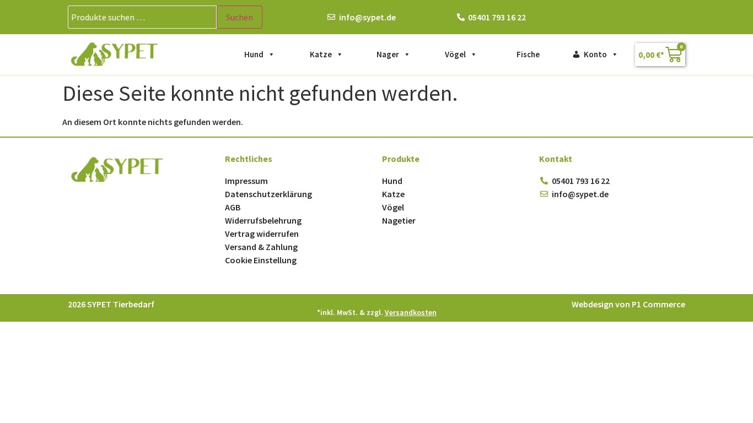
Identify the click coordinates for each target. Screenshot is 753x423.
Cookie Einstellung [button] (261, 259)
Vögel (455, 54)
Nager (387, 54)
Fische (528, 54)
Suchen (239, 17)
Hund (253, 54)
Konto (595, 54)
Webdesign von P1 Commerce (628, 304)
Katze (321, 54)
